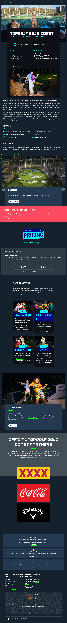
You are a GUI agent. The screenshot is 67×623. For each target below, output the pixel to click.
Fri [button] (20, 251)
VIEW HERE (33, 567)
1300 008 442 (30, 553)
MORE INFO (34, 545)
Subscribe (29, 587)
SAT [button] (22, 251)
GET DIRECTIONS (13, 201)
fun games (19, 358)
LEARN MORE (12, 425)
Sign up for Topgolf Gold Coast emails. (36, 44)
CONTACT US (33, 556)
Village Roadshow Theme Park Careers (14, 584)
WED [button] (13, 251)
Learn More (8, 219)
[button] (5, 2)
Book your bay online (21, 322)
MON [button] (6, 251)
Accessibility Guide (33, 417)
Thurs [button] (16, 251)
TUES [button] (9, 251)
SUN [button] (25, 251)
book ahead (19, 327)
